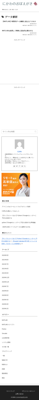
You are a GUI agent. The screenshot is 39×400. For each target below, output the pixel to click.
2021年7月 (5, 264)
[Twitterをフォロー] (17, 166)
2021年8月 (5, 259)
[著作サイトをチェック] (14, 166)
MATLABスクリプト (8, 324)
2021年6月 (5, 268)
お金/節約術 (5, 338)
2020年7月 (5, 286)
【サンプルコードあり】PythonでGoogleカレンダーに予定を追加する (19, 217)
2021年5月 (5, 273)
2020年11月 (5, 282)
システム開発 (6, 342)
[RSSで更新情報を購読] (25, 166)
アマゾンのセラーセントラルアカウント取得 (16, 206)
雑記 (3, 378)
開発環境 (5, 373)
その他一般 (5, 347)
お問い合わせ (19, 394)
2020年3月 (5, 304)
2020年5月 (5, 295)
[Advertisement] (19, 60)
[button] (35, 131)
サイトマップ (10, 391)
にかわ (19, 151)
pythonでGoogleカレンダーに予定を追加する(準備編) (19, 222)
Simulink (4, 333)
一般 (3, 355)
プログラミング (7, 351)
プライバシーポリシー (28, 391)
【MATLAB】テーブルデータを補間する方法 (16, 227)
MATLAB (4, 320)
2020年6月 (5, 291)
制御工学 (5, 360)
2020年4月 (5, 299)
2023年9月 (5, 255)
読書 (3, 369)
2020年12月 (5, 277)
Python (4, 329)
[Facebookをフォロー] (19, 166)
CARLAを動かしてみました (10, 211)
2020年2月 (5, 308)
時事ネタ (5, 364)
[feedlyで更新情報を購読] (22, 166)
